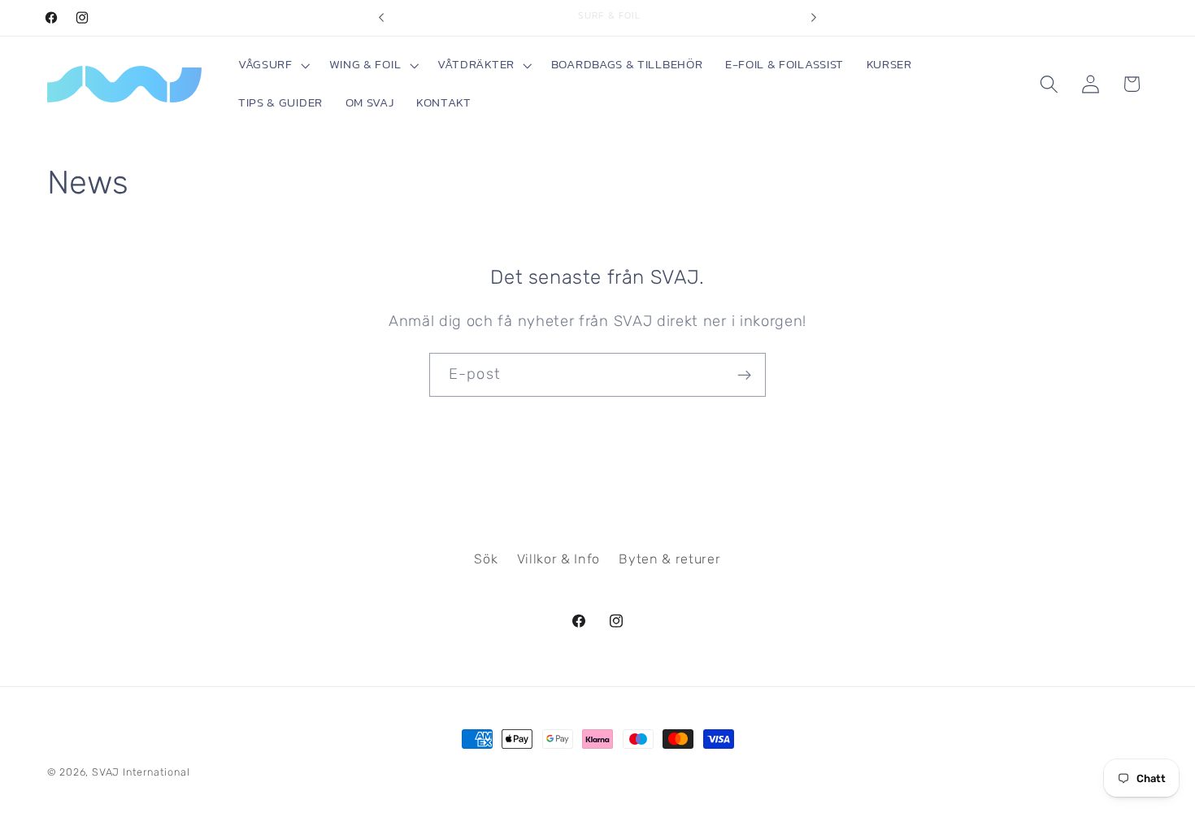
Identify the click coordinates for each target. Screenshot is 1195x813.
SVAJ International (141, 772)
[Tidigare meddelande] (381, 18)
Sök (486, 559)
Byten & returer (669, 559)
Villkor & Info (559, 559)
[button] (272, 65)
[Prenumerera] (744, 375)
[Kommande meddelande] (814, 18)
